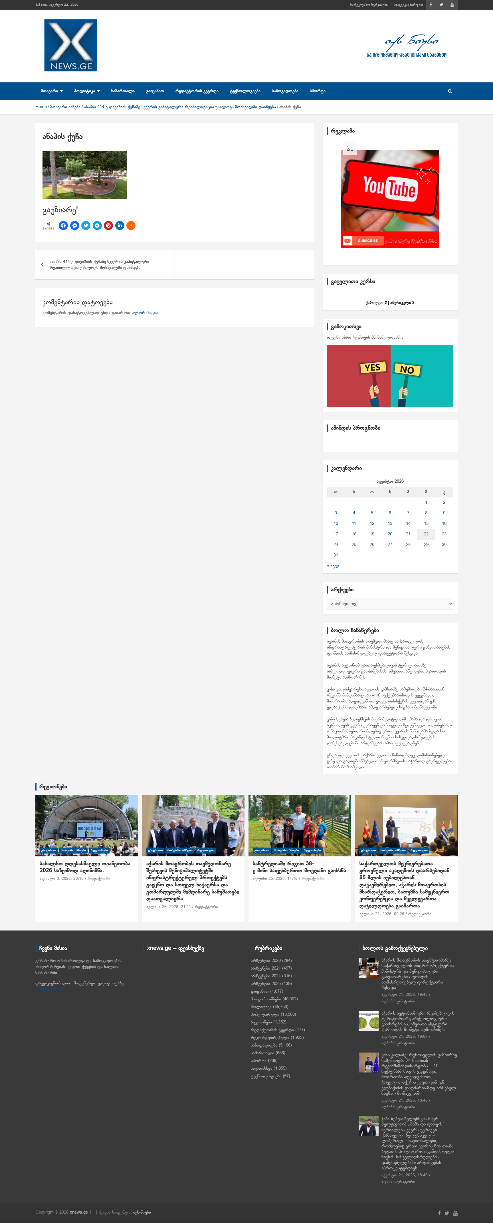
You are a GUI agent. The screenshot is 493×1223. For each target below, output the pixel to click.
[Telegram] (97, 225)
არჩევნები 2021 (266, 968)
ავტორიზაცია (145, 312)
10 (336, 523)
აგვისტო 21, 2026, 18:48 (404, 1100)
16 (444, 523)
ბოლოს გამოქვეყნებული (395, 948)
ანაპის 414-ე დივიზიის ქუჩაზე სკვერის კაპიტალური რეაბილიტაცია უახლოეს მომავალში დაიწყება (99, 264)
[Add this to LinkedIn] (119, 225)
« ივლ (333, 565)
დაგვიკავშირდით (408, 5)
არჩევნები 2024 (266, 976)
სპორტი (318, 91)
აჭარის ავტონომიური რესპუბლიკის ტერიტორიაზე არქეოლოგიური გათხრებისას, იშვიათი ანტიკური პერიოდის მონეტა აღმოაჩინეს (386, 671)
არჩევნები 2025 (266, 983)
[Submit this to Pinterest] (108, 225)
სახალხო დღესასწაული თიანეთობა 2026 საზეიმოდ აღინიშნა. (85, 867)
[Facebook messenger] (74, 225)
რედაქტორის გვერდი (197, 91)
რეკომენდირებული (270, 1037)
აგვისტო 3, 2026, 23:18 (62, 878)
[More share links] (131, 225)
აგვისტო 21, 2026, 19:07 (404, 1036)
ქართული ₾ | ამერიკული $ (390, 302)
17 (336, 534)
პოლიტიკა (84, 91)
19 (372, 534)
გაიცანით (155, 91)
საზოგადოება (285, 91)
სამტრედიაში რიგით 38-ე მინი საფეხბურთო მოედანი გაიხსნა (299, 867)
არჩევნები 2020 (266, 960)
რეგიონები (53, 786)
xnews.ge (79, 1212)
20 (390, 534)
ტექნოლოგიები (245, 91)
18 (354, 534)
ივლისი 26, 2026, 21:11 (168, 907)
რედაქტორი (99, 878)
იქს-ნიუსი (142, 1212)
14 (408, 523)
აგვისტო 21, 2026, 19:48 (404, 994)
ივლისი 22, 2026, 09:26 (381, 914)
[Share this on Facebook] (63, 225)
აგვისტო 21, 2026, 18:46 (404, 1175)
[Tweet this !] (85, 225)
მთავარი (49, 91)
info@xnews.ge (49, 989)
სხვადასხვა (261, 1068)
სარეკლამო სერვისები (369, 5)
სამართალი (123, 91)
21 (408, 534)
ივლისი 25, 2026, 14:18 (275, 878)
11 (354, 523)
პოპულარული (265, 1014)
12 (372, 523)
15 (426, 523)
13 (390, 523)
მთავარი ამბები (73, 850)
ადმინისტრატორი (398, 1001)
